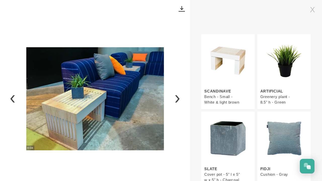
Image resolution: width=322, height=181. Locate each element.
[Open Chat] (307, 166)
